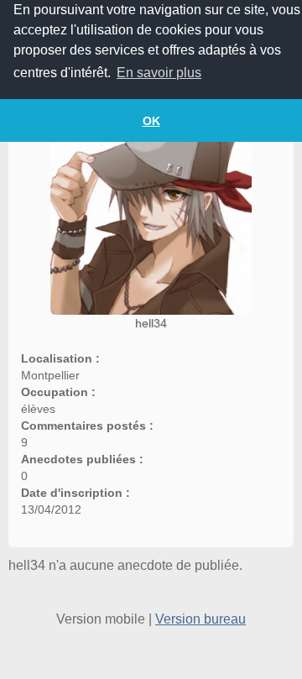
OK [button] (151, 121)
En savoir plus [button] (159, 72)
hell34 (151, 323)
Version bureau (200, 619)
